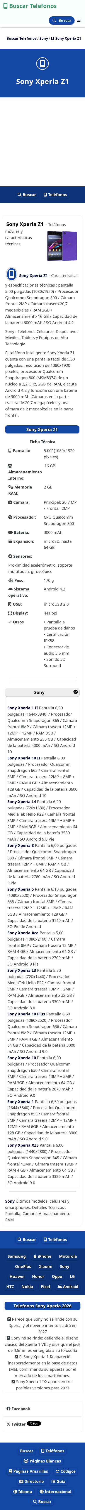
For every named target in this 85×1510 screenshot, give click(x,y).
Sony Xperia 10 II (24, 758)
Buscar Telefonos (33, 6)
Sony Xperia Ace (23, 932)
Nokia (27, 1286)
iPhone (44, 1256)
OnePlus (23, 1266)
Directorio (33, 1481)
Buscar (65, 20)
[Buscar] (55, 20)
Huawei (17, 1276)
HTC (10, 1286)
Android (70, 1286)
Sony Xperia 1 (21, 1101)
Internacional (57, 1491)
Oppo (57, 1276)
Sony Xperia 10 (22, 1057)
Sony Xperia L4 (22, 801)
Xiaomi (45, 1266)
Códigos (68, 1471)
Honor (38, 1276)
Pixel (45, 1286)
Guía (60, 1481)
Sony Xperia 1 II (23, 707)
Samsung (17, 1256)
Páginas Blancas (45, 1461)
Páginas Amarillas (30, 1471)
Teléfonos (57, 194)
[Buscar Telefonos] (78, 20)
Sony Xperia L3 (22, 970)
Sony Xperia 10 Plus (26, 1014)
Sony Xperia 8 (21, 845)
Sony (39, 692)
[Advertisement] (42, 142)
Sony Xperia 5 (21, 889)
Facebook (20, 1408)
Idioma (24, 1491)
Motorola (68, 1256)
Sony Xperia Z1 (33, 275)
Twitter (18, 1424)
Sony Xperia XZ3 (23, 1145)
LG (72, 1276)
